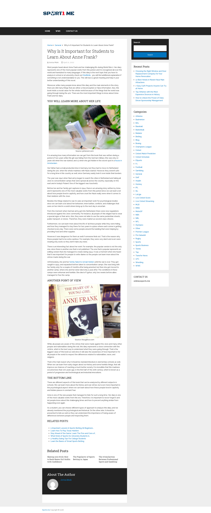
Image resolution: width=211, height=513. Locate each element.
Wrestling (139, 262)
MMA (138, 208)
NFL (137, 222)
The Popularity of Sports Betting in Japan (84, 458)
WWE (58, 31)
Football (139, 167)
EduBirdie (87, 75)
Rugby (138, 239)
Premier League (142, 232)
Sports (138, 242)
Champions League (144, 147)
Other (138, 228)
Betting (139, 137)
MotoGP (139, 211)
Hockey (139, 184)
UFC (137, 259)
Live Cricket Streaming (145, 201)
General (139, 174)
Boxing (138, 143)
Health (138, 181)
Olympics (139, 225)
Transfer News (142, 256)
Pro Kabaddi (141, 235)
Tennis (138, 249)
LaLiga (138, 194)
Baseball (139, 126)
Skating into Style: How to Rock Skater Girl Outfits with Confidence (58, 459)
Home (47, 31)
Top (137, 252)
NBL (137, 218)
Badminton (140, 120)
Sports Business (142, 245)
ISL (137, 191)
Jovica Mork (54, 62)
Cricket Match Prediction (146, 154)
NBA (137, 215)
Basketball (140, 130)
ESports (139, 160)
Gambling (139, 171)
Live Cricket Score (143, 198)
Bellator (139, 133)
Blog (137, 140)
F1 (136, 164)
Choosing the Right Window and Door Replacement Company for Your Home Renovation (151, 73)
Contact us (71, 31)
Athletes (139, 116)
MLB (137, 205)
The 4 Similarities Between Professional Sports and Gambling (108, 459)
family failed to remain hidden (81, 262)
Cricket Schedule (142, 157)
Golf (137, 177)
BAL (137, 123)
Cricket (138, 150)
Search (137, 42)
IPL (137, 188)
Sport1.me (46, 510)
